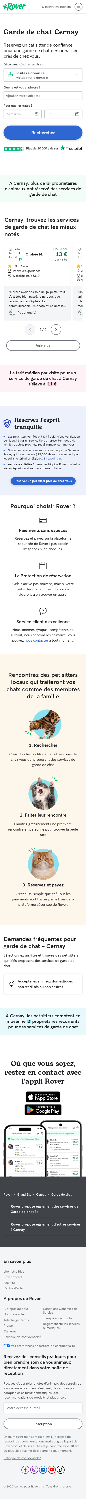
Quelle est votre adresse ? (22, 87)
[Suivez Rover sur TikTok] (61, 1470)
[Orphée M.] (37, 281)
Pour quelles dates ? (18, 106)
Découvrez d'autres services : (24, 64)
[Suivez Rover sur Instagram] (34, 1470)
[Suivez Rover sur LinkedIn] (43, 1470)
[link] (43, 133)
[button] (78, 7)
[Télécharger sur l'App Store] (43, 1096)
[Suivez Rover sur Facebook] (25, 1470)
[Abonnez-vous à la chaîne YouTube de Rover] (52, 1470)
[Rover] (14, 6)
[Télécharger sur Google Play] (43, 1109)
